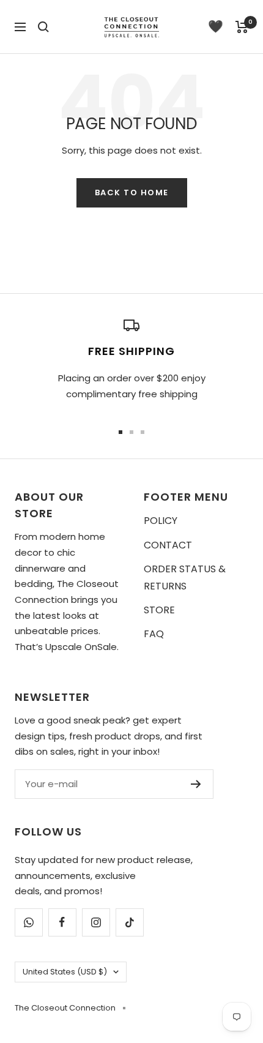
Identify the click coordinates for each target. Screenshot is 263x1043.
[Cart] (241, 27)
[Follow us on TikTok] (129, 922)
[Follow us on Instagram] (95, 922)
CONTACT (168, 545)
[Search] (43, 26)
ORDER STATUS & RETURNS (185, 577)
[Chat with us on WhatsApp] (28, 922)
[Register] (196, 784)
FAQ (154, 634)
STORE (159, 610)
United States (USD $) (65, 972)
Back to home (132, 192)
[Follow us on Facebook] (62, 922)
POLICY (160, 521)
